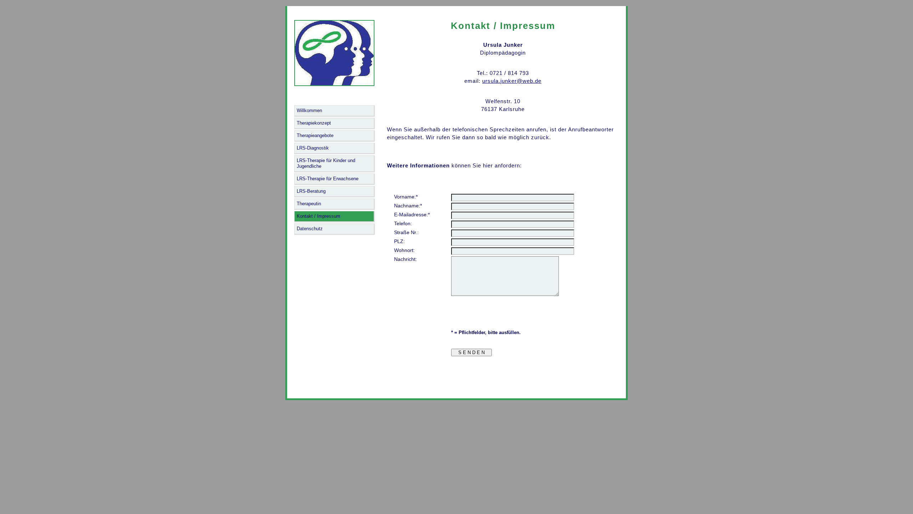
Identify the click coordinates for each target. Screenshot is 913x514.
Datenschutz (310, 228)
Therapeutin (309, 203)
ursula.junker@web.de (511, 81)
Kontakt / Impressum (318, 216)
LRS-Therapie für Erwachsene (327, 178)
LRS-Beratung (311, 191)
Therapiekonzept (314, 123)
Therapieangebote (315, 135)
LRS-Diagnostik (313, 148)
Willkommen (309, 110)
